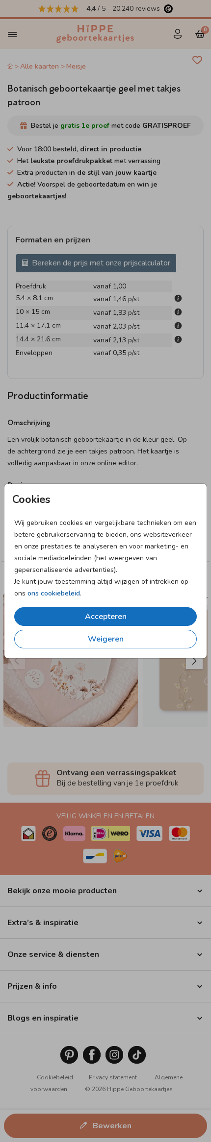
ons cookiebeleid (53, 593)
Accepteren (106, 616)
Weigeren (106, 639)
